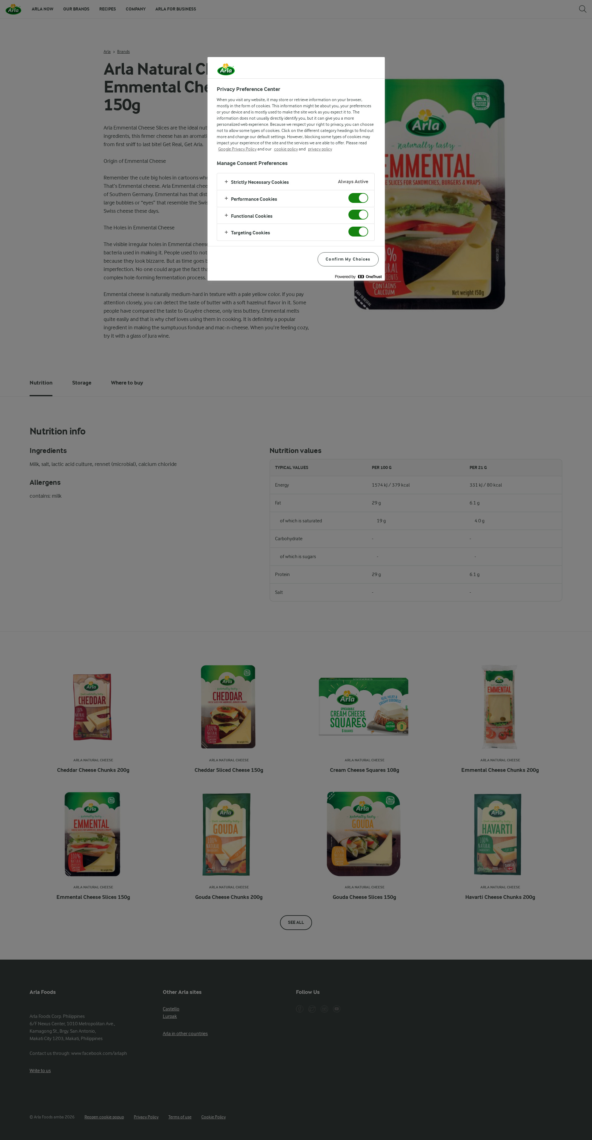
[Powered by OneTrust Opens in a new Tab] (358, 277)
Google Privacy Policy (237, 148)
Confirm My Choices (348, 259)
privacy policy (320, 148)
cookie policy (286, 148)
